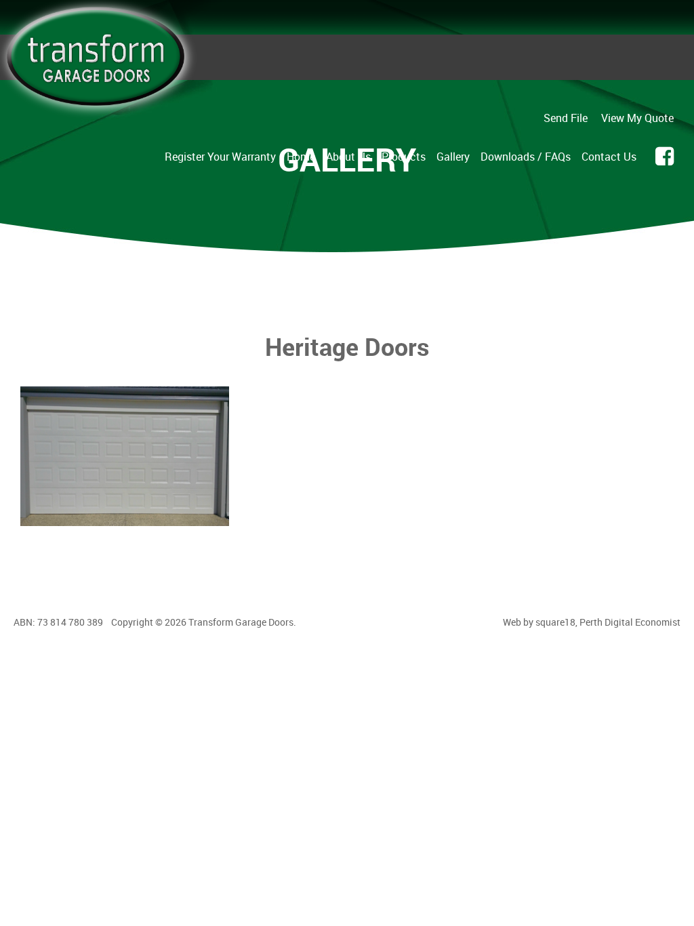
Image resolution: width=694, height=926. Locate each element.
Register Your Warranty (220, 156)
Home (301, 156)
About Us (348, 156)
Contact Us (608, 156)
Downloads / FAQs (526, 156)
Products (404, 156)
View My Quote (637, 117)
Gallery (453, 156)
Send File (566, 117)
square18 (555, 622)
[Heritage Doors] (124, 525)
